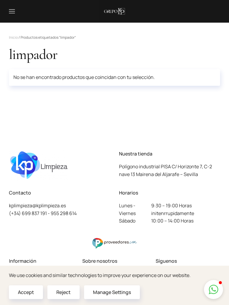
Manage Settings (112, 292)
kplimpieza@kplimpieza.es (37, 205)
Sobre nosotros (99, 261)
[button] (12, 11)
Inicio (13, 37)
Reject (63, 292)
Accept (26, 292)
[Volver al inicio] (114, 11)
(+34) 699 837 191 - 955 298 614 (43, 213)
